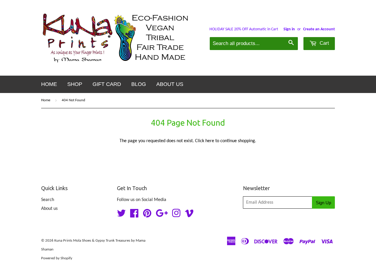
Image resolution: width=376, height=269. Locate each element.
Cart (323, 43)
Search (47, 199)
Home (49, 84)
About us (169, 84)
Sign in (289, 29)
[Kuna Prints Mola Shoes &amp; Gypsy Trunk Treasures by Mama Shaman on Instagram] (176, 215)
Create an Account (319, 29)
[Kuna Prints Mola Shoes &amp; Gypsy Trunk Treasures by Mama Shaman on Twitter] (121, 215)
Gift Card (107, 84)
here (209, 141)
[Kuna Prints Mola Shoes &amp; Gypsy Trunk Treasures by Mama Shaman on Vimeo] (189, 215)
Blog (138, 84)
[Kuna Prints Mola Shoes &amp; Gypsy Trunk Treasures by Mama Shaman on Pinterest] (147, 215)
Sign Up (323, 202)
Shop (74, 84)
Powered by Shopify (56, 258)
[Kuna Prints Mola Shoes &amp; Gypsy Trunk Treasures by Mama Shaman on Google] (162, 215)
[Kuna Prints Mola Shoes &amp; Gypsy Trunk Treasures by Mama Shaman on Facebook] (134, 215)
